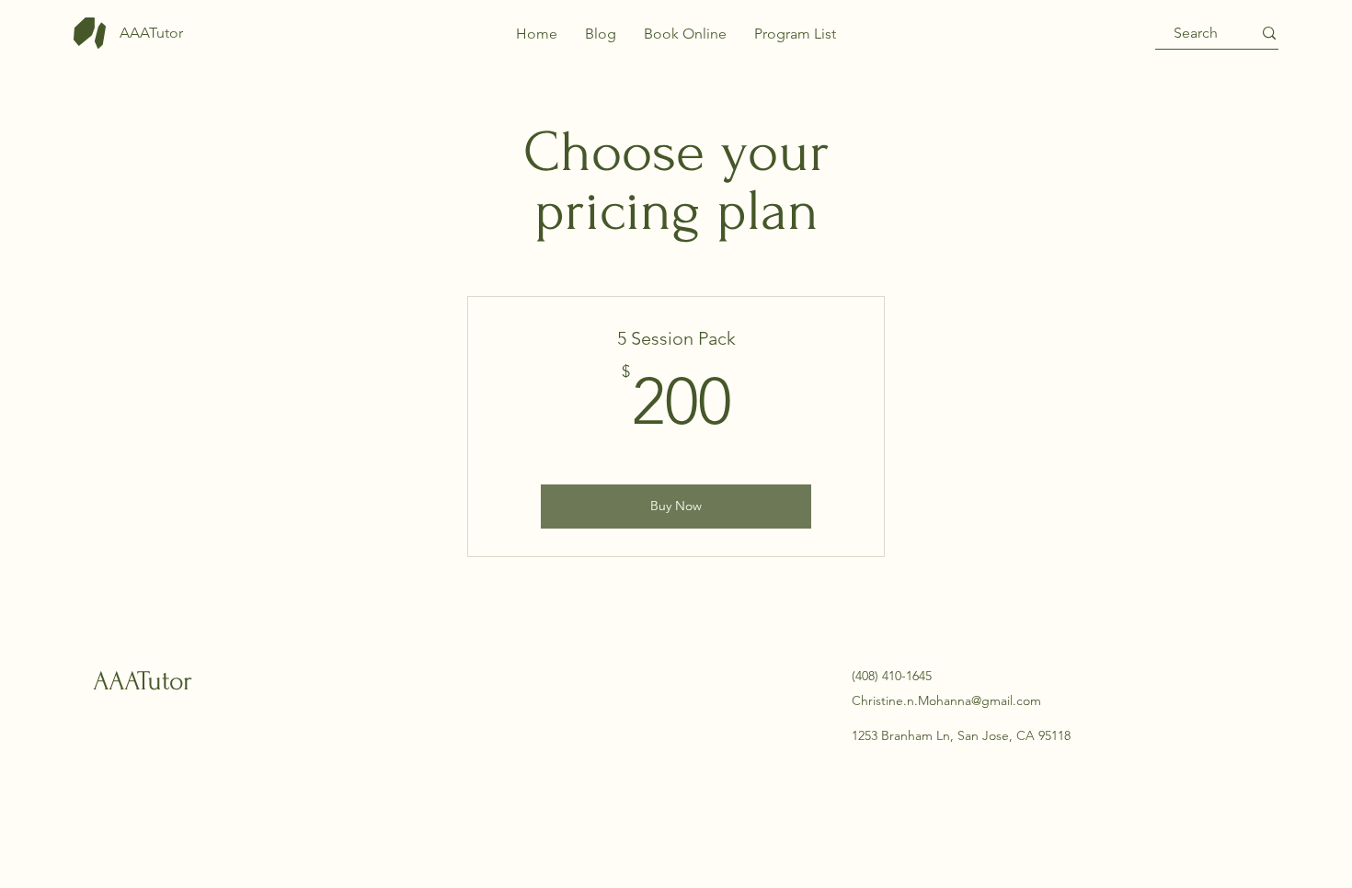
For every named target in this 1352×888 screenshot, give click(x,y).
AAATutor (142, 681)
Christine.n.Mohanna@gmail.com (946, 700)
